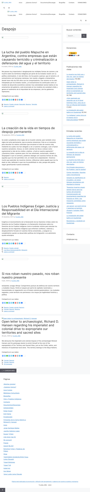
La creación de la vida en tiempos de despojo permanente (28, 130)
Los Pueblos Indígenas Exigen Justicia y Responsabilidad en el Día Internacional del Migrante (30, 209)
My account (8, 440)
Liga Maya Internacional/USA (12, 250)
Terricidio (34, 104)
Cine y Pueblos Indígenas (12, 399)
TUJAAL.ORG (12, 15)
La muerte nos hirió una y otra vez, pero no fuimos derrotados (76, 77)
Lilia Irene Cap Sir (10, 437)
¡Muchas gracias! (9, 384)
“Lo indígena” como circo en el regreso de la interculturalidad (76, 117)
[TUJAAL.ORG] (6, 3)
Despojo (6, 104)
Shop (5, 454)
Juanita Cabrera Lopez (12, 431)
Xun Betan (7, 471)
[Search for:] (74, 36)
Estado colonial (13, 104)
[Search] (83, 36)
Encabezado (8, 417)
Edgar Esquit (8, 411)
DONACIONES (82, 2)
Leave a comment (9, 106)
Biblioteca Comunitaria (11, 393)
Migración (24, 250)
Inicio (20, 2)
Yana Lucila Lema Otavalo (13, 474)
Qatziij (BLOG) (9, 446)
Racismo (28, 104)
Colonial (6, 309)
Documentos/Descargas (48, 2)
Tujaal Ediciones (9, 462)
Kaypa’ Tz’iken (8, 434)
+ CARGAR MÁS (9, 370)
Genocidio (22, 104)
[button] (4, 8)
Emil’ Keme (7, 414)
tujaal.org (7, 468)
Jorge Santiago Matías (11, 428)
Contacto (71, 2)
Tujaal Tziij (7, 465)
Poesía (6, 443)
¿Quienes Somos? (31, 2)
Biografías (62, 2)
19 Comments (8, 364)
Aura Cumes (8, 390)
